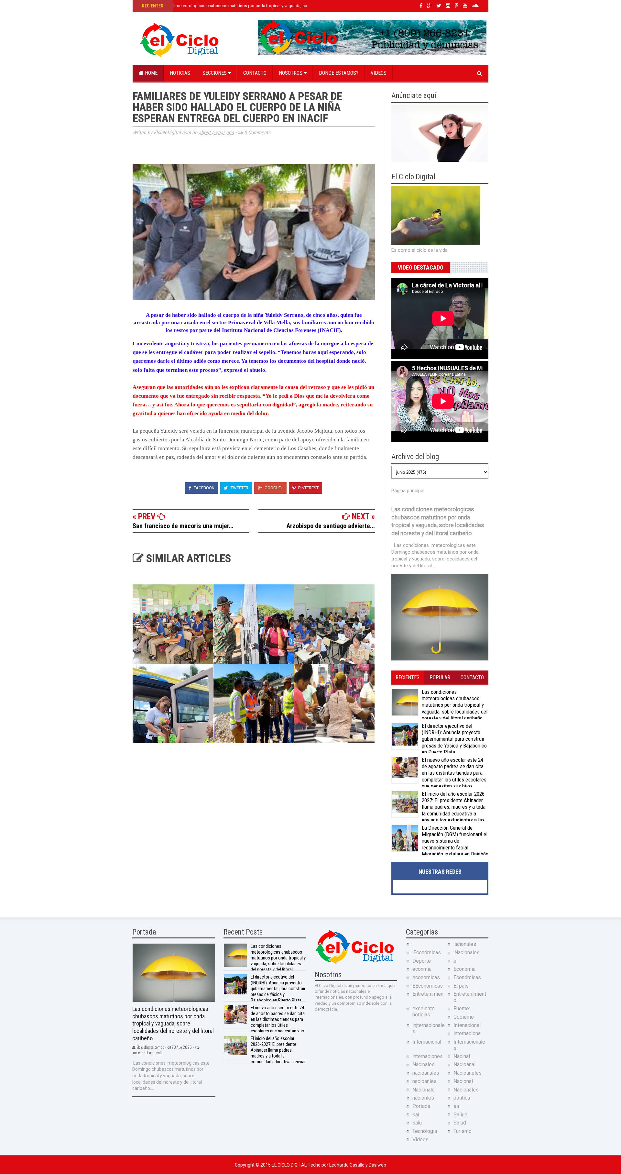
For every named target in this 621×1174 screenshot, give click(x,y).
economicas (426, 977)
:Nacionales (466, 952)
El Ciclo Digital (290, 1165)
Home (151, 73)
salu (417, 1123)
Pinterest (308, 487)
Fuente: (461, 1008)
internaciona (467, 1033)
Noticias (180, 73)
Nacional (463, 1081)
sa (456, 1106)
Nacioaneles (467, 1073)
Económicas (467, 977)
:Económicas (426, 952)
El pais (461, 986)
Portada (421, 1106)
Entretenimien (427, 994)
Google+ (273, 487)
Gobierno (463, 1017)
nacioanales (425, 1073)
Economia (464, 969)
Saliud (460, 1115)
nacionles (423, 1098)
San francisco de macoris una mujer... (183, 526)
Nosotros (291, 73)
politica (461, 1098)
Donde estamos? (338, 73)
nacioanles (424, 1081)
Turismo (462, 1131)
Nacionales (466, 1090)
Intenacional (467, 1025)
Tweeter (239, 487)
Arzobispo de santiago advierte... (331, 526)
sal (415, 1115)
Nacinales (423, 1064)
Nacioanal (464, 1064)
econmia (421, 969)
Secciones (215, 73)
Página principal (407, 490)
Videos (379, 73)
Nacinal (461, 1056)
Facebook (203, 487)
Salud (459, 1123)
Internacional (426, 1042)
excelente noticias (423, 1011)
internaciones (427, 1056)
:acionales (464, 944)
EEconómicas (427, 986)
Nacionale (423, 1090)
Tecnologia (424, 1131)
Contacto (255, 73)
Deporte (421, 961)
